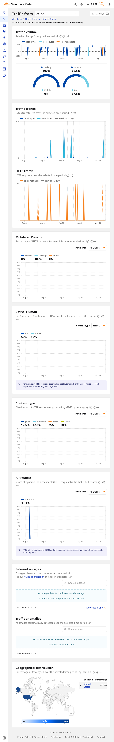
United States (87, 685)
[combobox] (50, 13)
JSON (27, 421)
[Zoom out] (71, 713)
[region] (45, 697)
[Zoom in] (71, 709)
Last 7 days (101, 14)
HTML (55, 421)
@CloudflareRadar (33, 576)
